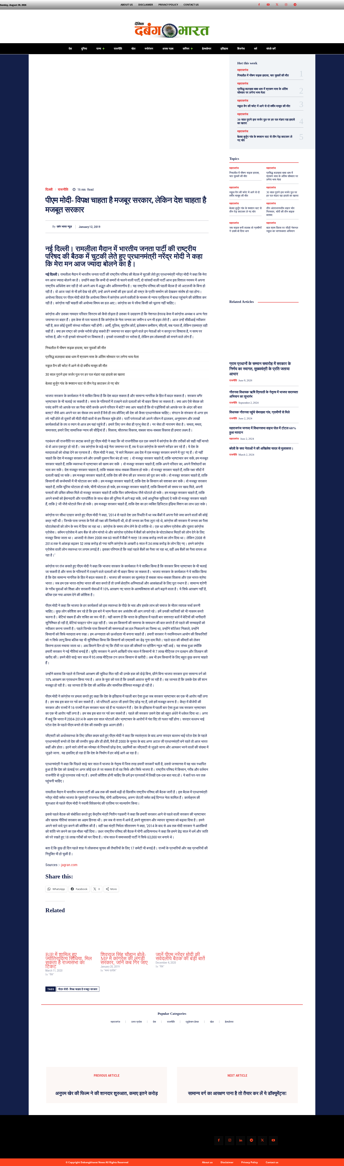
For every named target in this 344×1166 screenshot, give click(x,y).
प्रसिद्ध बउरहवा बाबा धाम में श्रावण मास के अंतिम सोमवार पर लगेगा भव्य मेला (92, 357)
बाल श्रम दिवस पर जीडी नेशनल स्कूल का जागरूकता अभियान (282, 229)
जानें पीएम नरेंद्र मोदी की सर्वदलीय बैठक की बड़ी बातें (180, 956)
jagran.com (69, 865)
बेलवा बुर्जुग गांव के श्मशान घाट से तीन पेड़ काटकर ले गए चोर (82, 383)
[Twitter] (277, 4)
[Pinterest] (195, 227)
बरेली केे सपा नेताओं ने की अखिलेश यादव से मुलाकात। (261, 448)
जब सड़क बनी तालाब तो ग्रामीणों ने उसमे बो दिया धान (245, 229)
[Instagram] (285, 4)
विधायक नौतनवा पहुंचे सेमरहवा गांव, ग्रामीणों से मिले (259, 412)
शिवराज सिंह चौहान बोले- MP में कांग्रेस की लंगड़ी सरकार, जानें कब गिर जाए (124, 958)
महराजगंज (242, 70)
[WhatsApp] (205, 227)
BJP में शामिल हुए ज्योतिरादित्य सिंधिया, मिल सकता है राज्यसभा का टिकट (68, 960)
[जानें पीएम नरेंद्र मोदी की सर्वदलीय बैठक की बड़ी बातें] (181, 933)
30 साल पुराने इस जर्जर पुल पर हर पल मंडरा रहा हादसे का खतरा (85, 374)
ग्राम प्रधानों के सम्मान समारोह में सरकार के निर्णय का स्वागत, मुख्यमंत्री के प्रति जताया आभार (260, 368)
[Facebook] (259, 4)
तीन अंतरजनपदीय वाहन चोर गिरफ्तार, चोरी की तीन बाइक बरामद (280, 212)
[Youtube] (268, 4)
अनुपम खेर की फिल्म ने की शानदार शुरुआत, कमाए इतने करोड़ (106, 1093)
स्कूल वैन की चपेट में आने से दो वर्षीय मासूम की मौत (76, 366)
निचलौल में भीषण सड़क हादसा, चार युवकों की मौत (75, 348)
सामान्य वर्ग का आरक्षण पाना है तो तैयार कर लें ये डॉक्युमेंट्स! (237, 1093)
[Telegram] (294, 4)
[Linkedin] (240, 1140)
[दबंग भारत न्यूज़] (48, 226)
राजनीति (63, 189)
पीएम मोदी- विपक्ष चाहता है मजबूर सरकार (78, 989)
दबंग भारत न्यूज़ (64, 226)
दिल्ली (49, 189)
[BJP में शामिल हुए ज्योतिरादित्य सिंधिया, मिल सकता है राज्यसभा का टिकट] (71, 933)
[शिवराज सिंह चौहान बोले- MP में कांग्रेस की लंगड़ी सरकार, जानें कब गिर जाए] (126, 933)
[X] (186, 227)
